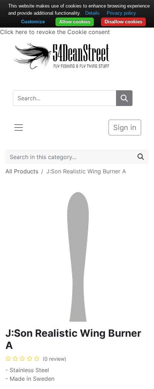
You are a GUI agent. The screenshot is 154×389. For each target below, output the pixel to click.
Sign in (124, 127)
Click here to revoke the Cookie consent (55, 31)
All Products (21, 171)
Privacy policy (121, 13)
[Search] (124, 98)
